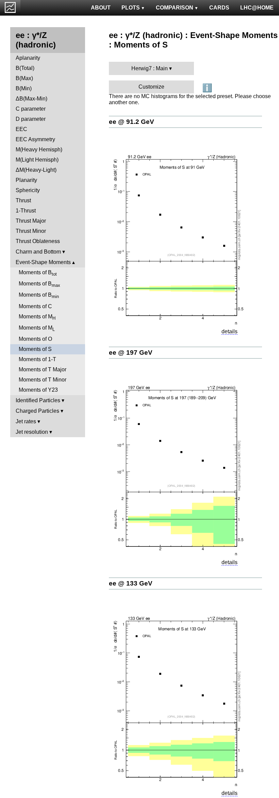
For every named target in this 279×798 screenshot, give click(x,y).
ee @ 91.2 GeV (131, 121)
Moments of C (35, 306)
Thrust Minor (31, 231)
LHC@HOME (257, 8)
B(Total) (25, 68)
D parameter (31, 119)
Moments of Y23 (38, 390)
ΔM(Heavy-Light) (36, 170)
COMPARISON (174, 8)
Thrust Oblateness (38, 241)
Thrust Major (31, 221)
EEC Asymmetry (35, 139)
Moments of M (37, 317)
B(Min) (24, 88)
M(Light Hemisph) (37, 160)
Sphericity (28, 190)
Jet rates (26, 421)
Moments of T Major (42, 369)
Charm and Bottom (38, 252)
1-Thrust (26, 211)
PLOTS (130, 8)
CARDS (219, 8)
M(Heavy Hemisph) (39, 149)
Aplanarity (28, 58)
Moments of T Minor (42, 380)
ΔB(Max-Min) (31, 98)
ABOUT (101, 8)
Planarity (26, 180)
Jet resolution (32, 432)
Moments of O (35, 339)
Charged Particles (37, 411)
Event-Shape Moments (43, 262)
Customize (151, 87)
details (229, 331)
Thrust (23, 200)
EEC (21, 129)
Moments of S (35, 349)
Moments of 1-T (37, 359)
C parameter (31, 109)
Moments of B (38, 273)
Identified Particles (38, 400)
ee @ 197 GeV (130, 352)
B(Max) (24, 78)
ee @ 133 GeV (130, 583)
